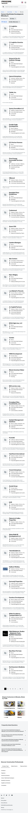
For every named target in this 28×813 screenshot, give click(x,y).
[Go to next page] (23, 689)
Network (4, 3)
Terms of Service (4, 802)
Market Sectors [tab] (14, 766)
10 (20, 688)
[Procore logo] (6, 1)
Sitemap (2, 807)
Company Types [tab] (5, 766)
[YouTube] (12, 795)
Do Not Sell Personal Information (7, 805)
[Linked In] (1, 795)
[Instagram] (9, 795)
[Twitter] (6, 795)
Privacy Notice (3, 800)
